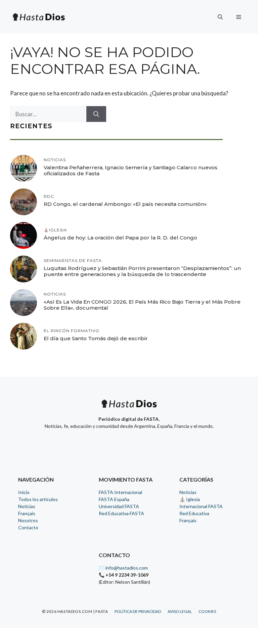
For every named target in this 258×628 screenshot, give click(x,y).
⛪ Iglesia (189, 499)
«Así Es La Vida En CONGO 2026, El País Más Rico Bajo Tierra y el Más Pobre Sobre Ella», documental (142, 305)
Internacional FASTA (201, 506)
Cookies (207, 611)
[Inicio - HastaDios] (129, 407)
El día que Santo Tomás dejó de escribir (96, 338)
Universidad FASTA (119, 506)
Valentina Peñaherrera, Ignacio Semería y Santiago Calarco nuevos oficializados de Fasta (130, 170)
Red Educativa (194, 513)
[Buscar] (96, 114)
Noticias (26, 506)
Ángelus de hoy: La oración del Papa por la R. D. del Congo (120, 237)
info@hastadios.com (126, 568)
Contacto (28, 527)
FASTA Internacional (120, 492)
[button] (220, 17)
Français (26, 513)
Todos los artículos (38, 499)
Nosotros (28, 520)
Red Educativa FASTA (121, 513)
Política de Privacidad (138, 611)
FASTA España (114, 499)
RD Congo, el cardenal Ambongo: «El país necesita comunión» (125, 204)
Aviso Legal (180, 611)
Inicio (24, 492)
